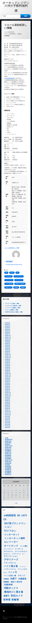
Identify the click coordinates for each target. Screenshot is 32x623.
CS (17, 272)
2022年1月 (7, 410)
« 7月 (16, 503)
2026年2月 (7, 332)
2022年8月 (7, 399)
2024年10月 (8, 357)
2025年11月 (8, 337)
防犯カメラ (8, 287)
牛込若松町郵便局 (9, 78)
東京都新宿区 (7, 35)
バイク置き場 (9, 283)
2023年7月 (7, 381)
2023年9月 (7, 378)
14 (19, 492)
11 (8, 492)
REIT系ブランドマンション (15, 525)
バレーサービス (23, 566)
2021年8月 (7, 418)
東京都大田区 (8, 452)
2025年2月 (7, 351)
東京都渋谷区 (8, 463)
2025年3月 (7, 350)
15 (23, 492)
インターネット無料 (14, 538)
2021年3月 (7, 426)
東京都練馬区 (8, 468)
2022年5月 (7, 403)
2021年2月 (7, 427)
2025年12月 (8, 335)
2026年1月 (7, 334)
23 (27, 495)
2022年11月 (8, 394)
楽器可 (6, 596)
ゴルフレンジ (7, 553)
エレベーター (9, 280)
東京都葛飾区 (8, 471)
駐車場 (16, 287)
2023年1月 (7, 391)
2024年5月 (7, 365)
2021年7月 (7, 419)
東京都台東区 (8, 447)
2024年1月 (7, 372)
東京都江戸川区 (8, 460)
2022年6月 (7, 402)
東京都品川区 (8, 449)
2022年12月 (8, 392)
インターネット (18, 276)
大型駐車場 (8, 585)
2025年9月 (7, 340)
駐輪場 (23, 287)
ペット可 (12, 572)
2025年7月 (7, 343)
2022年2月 (7, 408)
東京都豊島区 (8, 472)
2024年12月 (8, 354)
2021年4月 (7, 424)
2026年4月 (7, 329)
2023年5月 (7, 384)
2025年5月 (7, 346)
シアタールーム (16, 554)
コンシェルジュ (21, 551)
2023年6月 (7, 383)
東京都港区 (7, 465)
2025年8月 (7, 342)
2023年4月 (7, 386)
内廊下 (13, 578)
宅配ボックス (11, 588)
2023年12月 (8, 373)
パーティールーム (10, 569)
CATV (12, 272)
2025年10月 (8, 338)
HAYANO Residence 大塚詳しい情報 (14, 312)
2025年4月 (7, 348)
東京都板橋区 (8, 458)
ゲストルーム (8, 551)
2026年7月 (7, 324)
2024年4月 (7, 367)
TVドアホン (8, 276)
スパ (23, 553)
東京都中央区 (8, 441)
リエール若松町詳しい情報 (11, 248)
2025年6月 (7, 345)
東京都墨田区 (8, 450)
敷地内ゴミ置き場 (20, 283)
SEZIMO (19, 33)
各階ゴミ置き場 (16, 582)
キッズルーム (19, 549)
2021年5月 (7, 422)
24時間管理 (10, 515)
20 (16, 495)
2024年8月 (7, 361)
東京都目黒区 (8, 466)
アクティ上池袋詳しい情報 (11, 309)
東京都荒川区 (8, 469)
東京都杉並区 (8, 457)
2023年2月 (7, 389)
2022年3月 (7, 407)
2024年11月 (8, 356)
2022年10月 (8, 395)
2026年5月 (7, 327)
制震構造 (6, 582)
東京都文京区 (8, 453)
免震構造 (6, 579)
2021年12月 (8, 411)
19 (12, 495)
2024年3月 (7, 369)
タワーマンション (11, 556)
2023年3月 (7, 388)
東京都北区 (7, 444)
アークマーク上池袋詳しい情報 (12, 307)
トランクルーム (10, 563)
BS (6, 272)
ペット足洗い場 (10, 576)
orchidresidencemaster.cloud (14, 264)
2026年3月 (7, 331)
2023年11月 (8, 375)
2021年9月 (7, 416)
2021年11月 (8, 413)
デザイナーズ (11, 559)
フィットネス (22, 569)
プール (5, 572)
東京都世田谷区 (8, 439)
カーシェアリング (8, 549)
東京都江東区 (8, 461)
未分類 (6, 438)
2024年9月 (7, 359)
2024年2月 (7, 370)
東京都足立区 (8, 474)
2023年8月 (7, 380)
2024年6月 (7, 364)
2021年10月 (8, 414)
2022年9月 (7, 397)
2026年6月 (7, 326)
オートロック (19, 280)
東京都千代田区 (8, 446)
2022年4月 (7, 405)
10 (4, 492)
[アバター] (16, 254)
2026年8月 (7, 323)
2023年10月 (8, 376)
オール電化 (23, 546)
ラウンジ (21, 575)
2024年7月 (7, 362)
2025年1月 (7, 353)
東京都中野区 (8, 442)
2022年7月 (7, 400)
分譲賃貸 (22, 579)
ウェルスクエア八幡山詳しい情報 (13, 305)
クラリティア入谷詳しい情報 (12, 303)
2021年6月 (7, 421)
